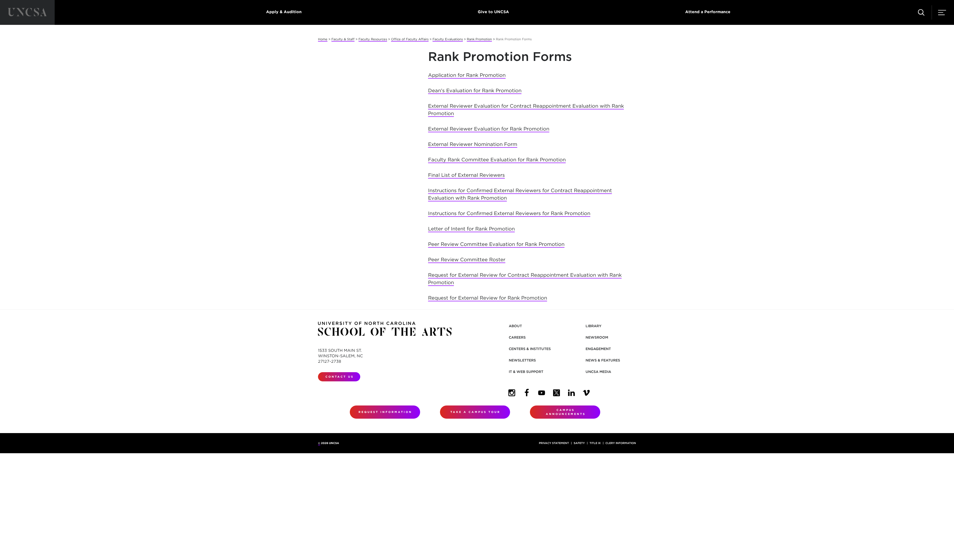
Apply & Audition (284, 11)
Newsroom (597, 337)
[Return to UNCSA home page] (27, 12)
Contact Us (339, 376)
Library (593, 326)
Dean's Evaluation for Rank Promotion (474, 90)
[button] (921, 12)
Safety (579, 443)
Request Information (385, 412)
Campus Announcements (566, 412)
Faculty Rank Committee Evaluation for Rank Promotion (497, 160)
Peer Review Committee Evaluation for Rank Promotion (496, 244)
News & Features (603, 360)
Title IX (595, 443)
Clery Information (620, 443)
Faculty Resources (372, 39)
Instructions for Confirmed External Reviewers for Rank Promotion (509, 213)
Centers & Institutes (530, 349)
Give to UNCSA (493, 11)
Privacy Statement (554, 443)
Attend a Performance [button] (707, 11)
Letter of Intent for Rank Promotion (471, 229)
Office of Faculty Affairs (410, 39)
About (515, 326)
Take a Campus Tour (475, 412)
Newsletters (522, 360)
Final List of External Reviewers (466, 175)
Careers (517, 337)
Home (322, 39)
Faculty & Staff (343, 39)
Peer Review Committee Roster (466, 260)
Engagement (598, 349)
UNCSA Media (598, 372)
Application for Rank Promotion (467, 75)
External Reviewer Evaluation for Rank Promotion (488, 129)
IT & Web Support (526, 372)
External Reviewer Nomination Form (472, 144)
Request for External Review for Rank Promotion (487, 298)
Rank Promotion (479, 39)
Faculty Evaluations (448, 39)
